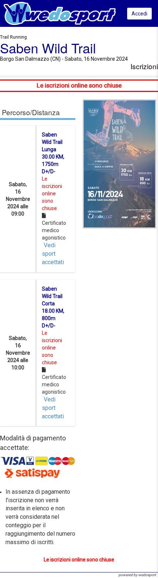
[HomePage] (60, 13)
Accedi (139, 14)
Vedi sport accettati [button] (53, 254)
